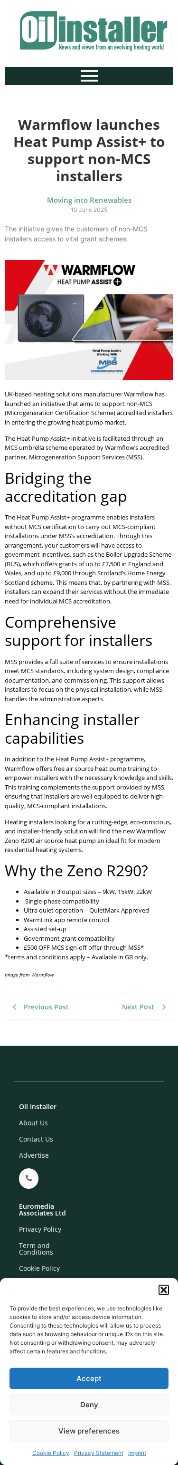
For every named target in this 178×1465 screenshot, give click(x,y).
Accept (89, 1378)
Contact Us (36, 1138)
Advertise (34, 1155)
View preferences (89, 1430)
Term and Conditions (36, 1249)
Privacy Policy (40, 1229)
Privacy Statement (98, 1452)
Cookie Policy (50, 1452)
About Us (33, 1122)
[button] (164, 1290)
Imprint (137, 1452)
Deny (89, 1404)
